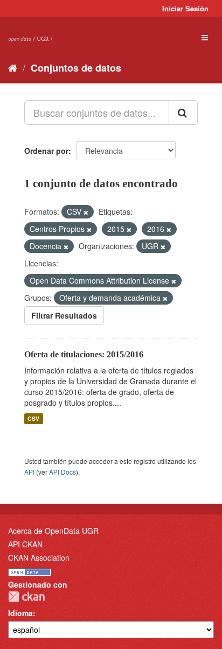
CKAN (26, 596)
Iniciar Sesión (185, 8)
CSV (33, 418)
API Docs (62, 471)
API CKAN (25, 544)
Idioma (20, 613)
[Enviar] (183, 112)
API (29, 471)
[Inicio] (12, 67)
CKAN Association (39, 557)
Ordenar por (46, 150)
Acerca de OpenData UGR (53, 530)
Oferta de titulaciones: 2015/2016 (83, 354)
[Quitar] (86, 212)
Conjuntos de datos (76, 68)
